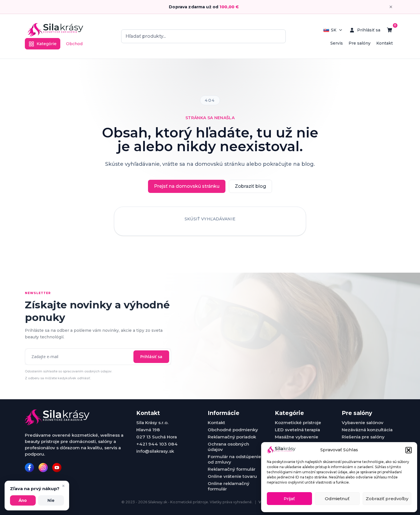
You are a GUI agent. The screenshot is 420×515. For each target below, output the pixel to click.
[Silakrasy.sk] (55, 30)
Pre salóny (360, 43)
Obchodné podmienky (233, 429)
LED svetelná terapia (297, 429)
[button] (408, 450)
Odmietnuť (337, 498)
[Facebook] (29, 467)
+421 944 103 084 (157, 444)
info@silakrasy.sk (155, 451)
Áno (23, 500)
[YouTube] (56, 467)
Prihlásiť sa (151, 356)
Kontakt (384, 43)
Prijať (289, 498)
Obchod (74, 43)
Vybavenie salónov (362, 422)
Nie (51, 500)
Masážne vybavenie (296, 437)
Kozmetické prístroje (298, 422)
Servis (336, 43)
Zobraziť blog (250, 186)
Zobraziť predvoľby (387, 498)
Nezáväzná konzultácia (367, 429)
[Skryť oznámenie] (391, 7)
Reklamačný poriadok (232, 437)
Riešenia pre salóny (363, 437)
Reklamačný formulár (231, 469)
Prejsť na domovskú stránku (186, 186)
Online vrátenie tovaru (232, 476)
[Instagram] (43, 467)
